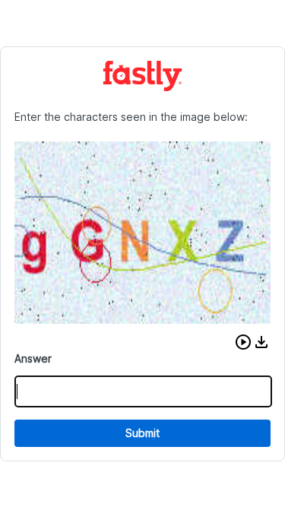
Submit (142, 432)
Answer (33, 358)
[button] (243, 342)
